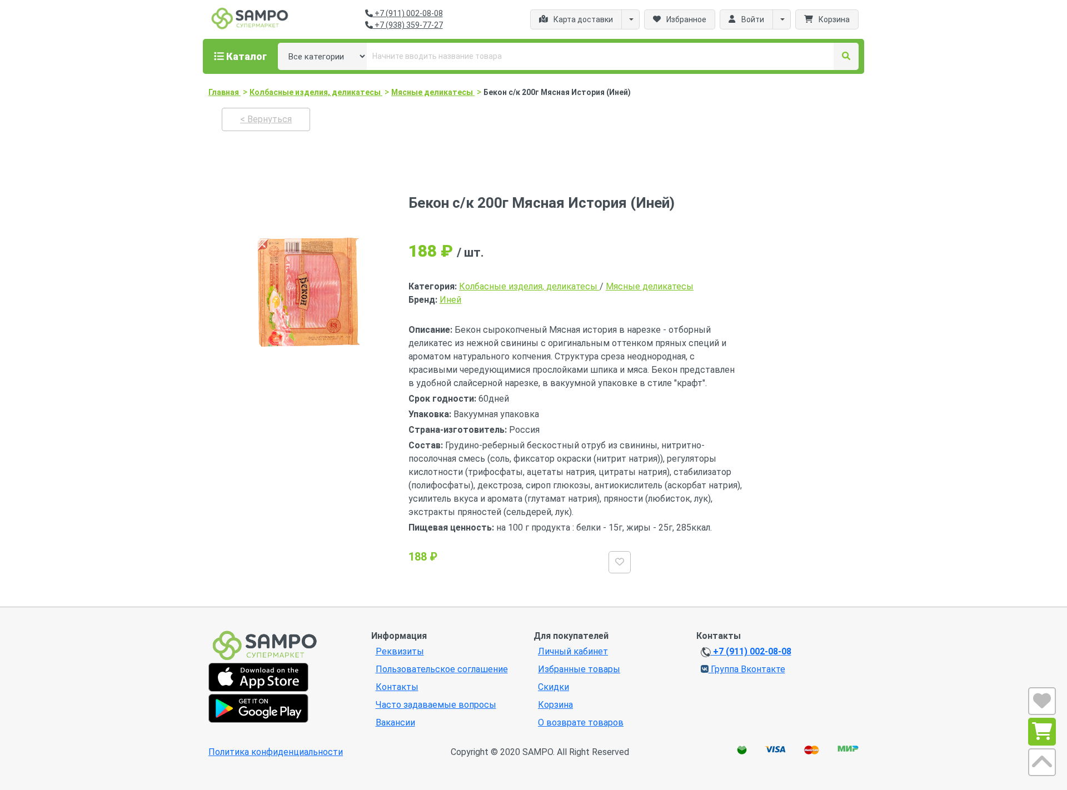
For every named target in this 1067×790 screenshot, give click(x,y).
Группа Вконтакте (747, 669)
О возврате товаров (581, 722)
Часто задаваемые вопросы (436, 704)
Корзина (555, 704)
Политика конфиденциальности (275, 752)
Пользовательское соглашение (442, 669)
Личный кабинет (573, 651)
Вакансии (395, 722)
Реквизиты (400, 651)
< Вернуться (266, 119)
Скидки (553, 687)
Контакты (397, 687)
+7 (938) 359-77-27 (408, 25)
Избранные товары (579, 669)
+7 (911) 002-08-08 (408, 13)
